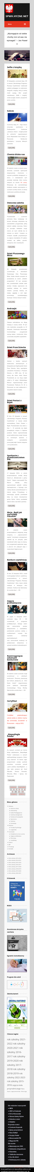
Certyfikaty (14, 840)
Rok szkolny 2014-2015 (15, 860)
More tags (24, 1091)
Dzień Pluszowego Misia (16, 254)
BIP (10, 844)
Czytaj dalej (11, 104)
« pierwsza (13, 787)
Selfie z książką (14, 67)
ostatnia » (22, 794)
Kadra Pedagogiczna (16, 813)
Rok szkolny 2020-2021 (15, 873)
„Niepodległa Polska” (13, 735)
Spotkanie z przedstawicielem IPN (16, 457)
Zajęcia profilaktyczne (14, 602)
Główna (11, 806)
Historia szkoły (15, 808)
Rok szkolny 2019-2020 (15, 871)
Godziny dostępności (16, 815)
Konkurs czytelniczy (17, 560)
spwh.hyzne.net (18, 1167)
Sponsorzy (14, 819)
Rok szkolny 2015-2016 (15, 862)
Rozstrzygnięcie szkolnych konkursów (15, 658)
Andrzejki (12, 308)
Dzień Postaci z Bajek (14, 401)
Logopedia (13, 830)
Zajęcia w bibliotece (16, 836)
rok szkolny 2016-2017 (15, 1052)
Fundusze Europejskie (17, 817)
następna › (14, 794)
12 (22, 792)
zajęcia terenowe (15, 1091)
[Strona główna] (9, 13)
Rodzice (11, 825)
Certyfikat (12, 701)
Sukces (10, 111)
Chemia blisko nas (16, 154)
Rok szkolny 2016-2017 (15, 864)
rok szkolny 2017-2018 (15, 1065)
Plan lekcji (13, 838)
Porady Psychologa (16, 827)
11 (19, 792)
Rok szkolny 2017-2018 (15, 866)
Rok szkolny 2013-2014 (15, 858)
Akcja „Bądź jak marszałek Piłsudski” (14, 514)
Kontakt (11, 849)
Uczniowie (11, 832)
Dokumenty (14, 810)
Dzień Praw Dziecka (16, 347)
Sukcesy (13, 821)
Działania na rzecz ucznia (18, 834)
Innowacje (13, 823)
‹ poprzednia (21, 787)
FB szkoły (23, 182)
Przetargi (11, 846)
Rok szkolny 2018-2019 (15, 869)
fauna (8, 1091)
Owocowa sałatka (15, 202)
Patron (11, 842)
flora (22, 1089)
